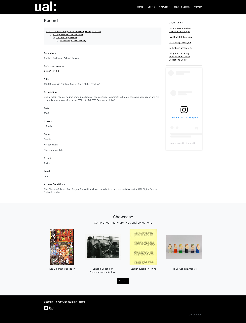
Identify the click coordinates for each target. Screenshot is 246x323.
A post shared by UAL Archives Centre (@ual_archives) (195, 143)
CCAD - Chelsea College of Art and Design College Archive (73, 31)
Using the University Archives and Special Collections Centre (179, 56)
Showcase (164, 6)
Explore (123, 281)
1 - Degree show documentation (68, 34)
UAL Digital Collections (180, 37)
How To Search (182, 6)
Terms (82, 301)
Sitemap (48, 301)
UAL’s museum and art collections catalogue (180, 30)
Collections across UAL (180, 48)
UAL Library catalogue (180, 42)
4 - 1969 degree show (66, 37)
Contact (198, 6)
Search (151, 6)
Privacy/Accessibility (66, 301)
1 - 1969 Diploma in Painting (73, 40)
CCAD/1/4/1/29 (51, 71)
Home (140, 6)
